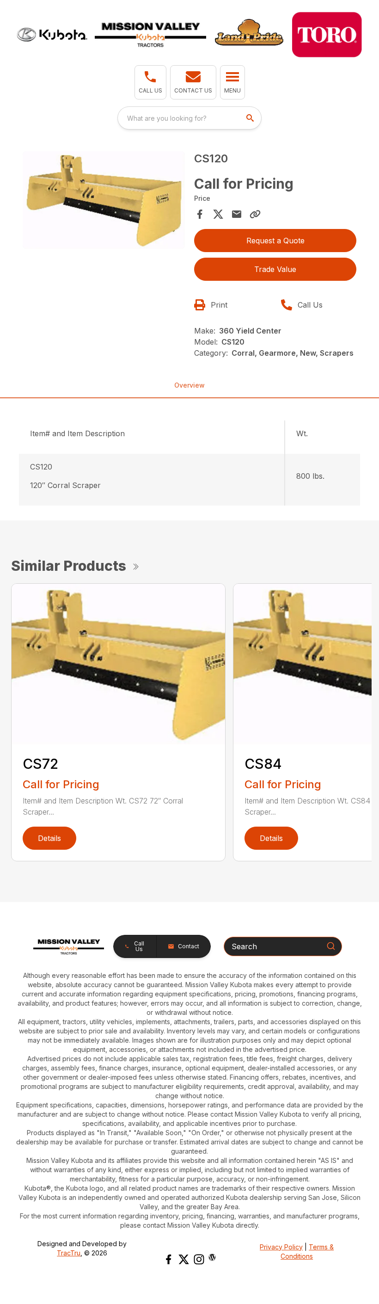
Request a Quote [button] (275, 240)
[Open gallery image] (104, 200)
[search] (251, 118)
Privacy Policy (281, 1247)
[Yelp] (212, 1257)
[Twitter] (184, 1259)
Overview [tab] (189, 385)
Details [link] (49, 838)
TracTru (68, 1253)
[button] (150, 82)
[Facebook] (168, 1259)
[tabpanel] (104, 201)
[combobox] (189, 118)
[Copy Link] (255, 214)
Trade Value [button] (275, 269)
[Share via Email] (236, 214)
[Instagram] (199, 1259)
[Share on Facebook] (199, 214)
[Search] (331, 946)
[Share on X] (218, 214)
